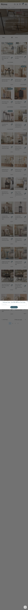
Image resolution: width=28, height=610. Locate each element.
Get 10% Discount (14, 307)
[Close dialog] (27, 301)
